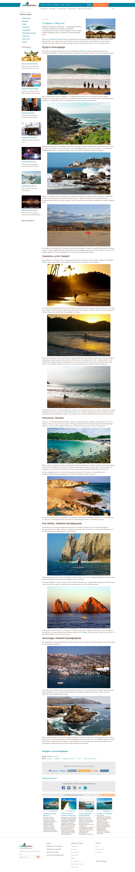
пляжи (78, 758)
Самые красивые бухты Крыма (85, 814)
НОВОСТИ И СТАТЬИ (77, 843)
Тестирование (75, 861)
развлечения (76, 412)
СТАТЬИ (43, 5)
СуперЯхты (98, 852)
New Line (104, 861)
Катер (97, 846)
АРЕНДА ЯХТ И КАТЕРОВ (54, 849)
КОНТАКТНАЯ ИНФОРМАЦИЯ (55, 855)
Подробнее (54, 831)
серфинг (57, 758)
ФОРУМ (68, 5)
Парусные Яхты (99, 849)
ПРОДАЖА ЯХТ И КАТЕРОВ (54, 846)
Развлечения (71, 9)
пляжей (71, 248)
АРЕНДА (62, 5)
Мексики (44, 262)
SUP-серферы (83, 632)
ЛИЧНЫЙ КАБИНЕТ (100, 5)
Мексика (49, 758)
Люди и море (74, 867)
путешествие (73, 150)
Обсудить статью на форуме (55, 751)
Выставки (52, 9)
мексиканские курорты (56, 39)
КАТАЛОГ (49, 5)
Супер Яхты (44, 9)
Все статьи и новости (109, 795)
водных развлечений (82, 100)
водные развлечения (89, 758)
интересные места (67, 758)
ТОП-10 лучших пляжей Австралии (68, 814)
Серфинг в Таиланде (104, 813)
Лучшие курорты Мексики (49, 814)
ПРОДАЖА (56, 5)
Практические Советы (84, 9)
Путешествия (61, 9)
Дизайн (73, 858)
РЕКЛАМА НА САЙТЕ (53, 852)
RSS (113, 9)
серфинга (82, 51)
